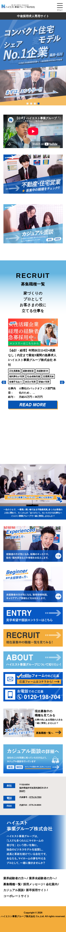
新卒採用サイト (36, 890)
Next (62, 382)
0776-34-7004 (35, 797)
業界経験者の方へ (15, 878)
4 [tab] (38, 103)
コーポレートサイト (16, 896)
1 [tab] (27, 103)
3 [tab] (34, 103)
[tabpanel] (33, 62)
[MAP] (22, 791)
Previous (3, 382)
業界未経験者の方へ (42, 878)
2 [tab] (31, 103)
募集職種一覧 (12, 884)
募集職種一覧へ (44, 733)
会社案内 (52, 884)
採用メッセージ (33, 884)
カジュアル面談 (13, 890)
